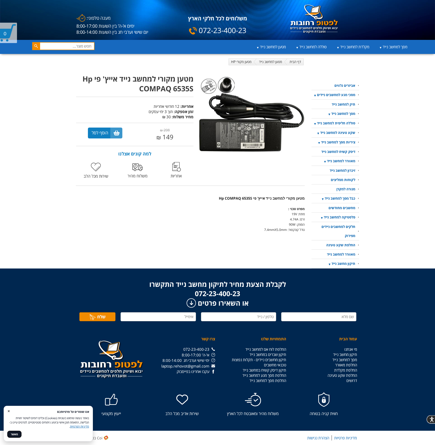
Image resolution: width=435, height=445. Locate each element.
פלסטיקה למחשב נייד (339, 217)
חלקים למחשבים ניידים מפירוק (338, 231)
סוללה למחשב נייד (313, 46)
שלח (101, 317)
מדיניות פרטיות (345, 437)
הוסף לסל (100, 133)
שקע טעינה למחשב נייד (337, 132)
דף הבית (295, 61)
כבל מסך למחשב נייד (340, 198)
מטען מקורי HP (241, 61)
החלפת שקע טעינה (340, 245)
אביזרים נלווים (344, 85)
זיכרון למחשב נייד (342, 170)
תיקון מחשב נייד (343, 263)
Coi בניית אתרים (90, 437)
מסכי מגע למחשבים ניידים (336, 94)
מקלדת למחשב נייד (354, 46)
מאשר (14, 434)
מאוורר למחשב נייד (341, 161)
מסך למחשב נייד (395, 46)
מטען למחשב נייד (273, 46)
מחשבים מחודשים (342, 208)
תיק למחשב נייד (343, 104)
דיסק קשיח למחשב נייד (338, 151)
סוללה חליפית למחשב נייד (336, 123)
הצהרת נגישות (318, 437)
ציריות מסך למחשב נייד (338, 142)
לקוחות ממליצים (343, 179)
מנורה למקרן (345, 189)
